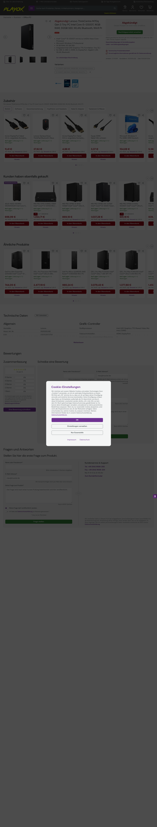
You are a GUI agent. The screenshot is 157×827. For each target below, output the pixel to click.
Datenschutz (85, 440)
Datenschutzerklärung (59, 415)
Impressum (71, 440)
